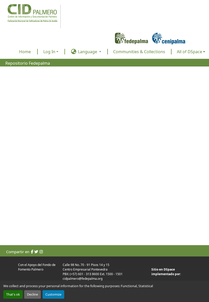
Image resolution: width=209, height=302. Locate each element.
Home (25, 51)
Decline (32, 294)
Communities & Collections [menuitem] (139, 51)
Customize (53, 294)
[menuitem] (191, 51)
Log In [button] (49, 51)
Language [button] (87, 51)
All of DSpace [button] (189, 51)
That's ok (13, 294)
